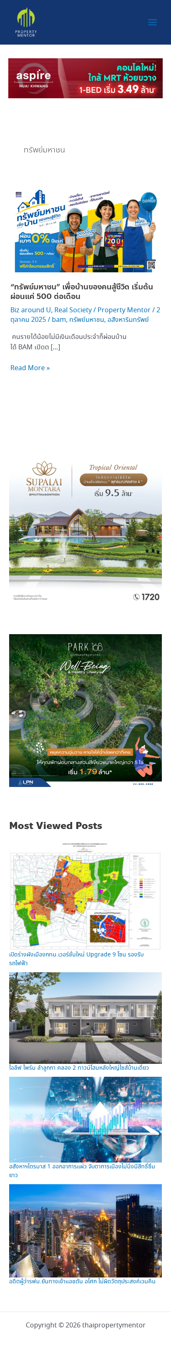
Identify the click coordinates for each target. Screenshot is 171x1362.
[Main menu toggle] (152, 22)
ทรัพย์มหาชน (86, 320)
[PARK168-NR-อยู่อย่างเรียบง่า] (85, 709)
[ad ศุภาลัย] (85, 525)
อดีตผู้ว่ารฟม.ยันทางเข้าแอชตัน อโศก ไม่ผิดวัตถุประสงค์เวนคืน (82, 1281)
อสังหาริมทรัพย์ (128, 320)
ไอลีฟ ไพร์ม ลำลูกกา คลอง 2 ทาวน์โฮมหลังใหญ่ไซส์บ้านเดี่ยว (79, 1068)
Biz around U (30, 310)
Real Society (73, 310)
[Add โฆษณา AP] (85, 77)
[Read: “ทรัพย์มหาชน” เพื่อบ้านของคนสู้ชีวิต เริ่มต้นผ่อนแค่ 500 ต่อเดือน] (85, 229)
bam (59, 320)
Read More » (30, 368)
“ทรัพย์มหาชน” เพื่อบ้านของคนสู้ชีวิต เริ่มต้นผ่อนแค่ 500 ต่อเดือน (81, 292)
